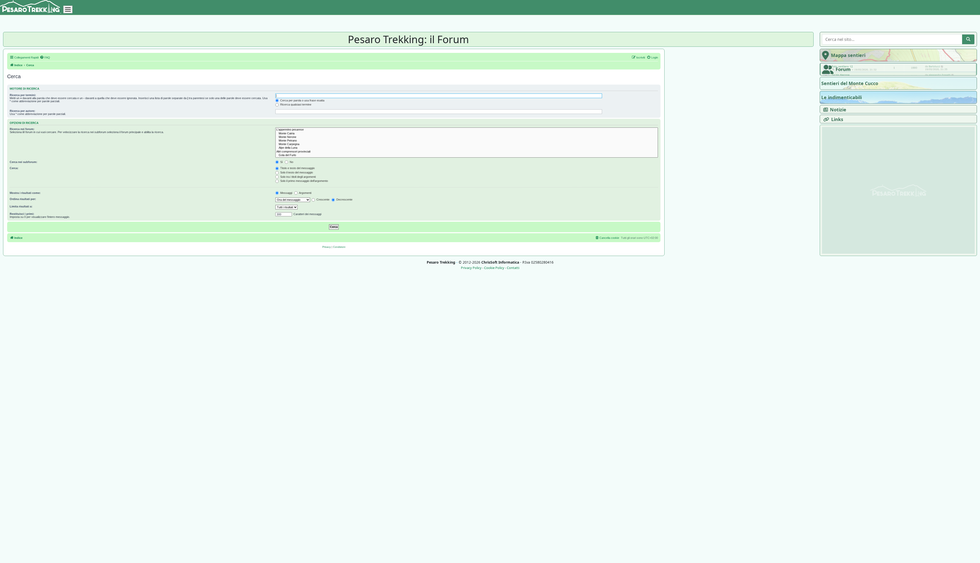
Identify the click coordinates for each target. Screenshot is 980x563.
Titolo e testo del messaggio (297, 168)
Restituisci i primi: (22, 213)
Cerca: (14, 168)
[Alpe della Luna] (466, 148)
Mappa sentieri (848, 55)
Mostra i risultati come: (25, 192)
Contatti (513, 268)
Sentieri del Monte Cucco (849, 83)
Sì (281, 161)
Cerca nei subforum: (23, 161)
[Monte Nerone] (466, 137)
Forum (843, 69)
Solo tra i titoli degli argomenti (297, 176)
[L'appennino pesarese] (466, 130)
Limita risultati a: (21, 206)
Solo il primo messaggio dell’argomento (303, 180)
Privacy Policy (471, 268)
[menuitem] (45, 57)
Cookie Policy (494, 268)
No (291, 161)
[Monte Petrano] (466, 141)
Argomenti (304, 192)
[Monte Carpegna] (466, 144)
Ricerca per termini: (23, 95)
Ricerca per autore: (22, 110)
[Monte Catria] (466, 133)
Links (837, 119)
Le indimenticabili (841, 97)
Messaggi (285, 192)
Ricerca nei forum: (22, 129)
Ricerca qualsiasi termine (295, 104)
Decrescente (344, 199)
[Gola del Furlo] (466, 155)
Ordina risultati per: (23, 199)
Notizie (838, 110)
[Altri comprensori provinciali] (466, 152)
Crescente (322, 199)
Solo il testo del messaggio (296, 172)
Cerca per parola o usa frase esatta (301, 100)
